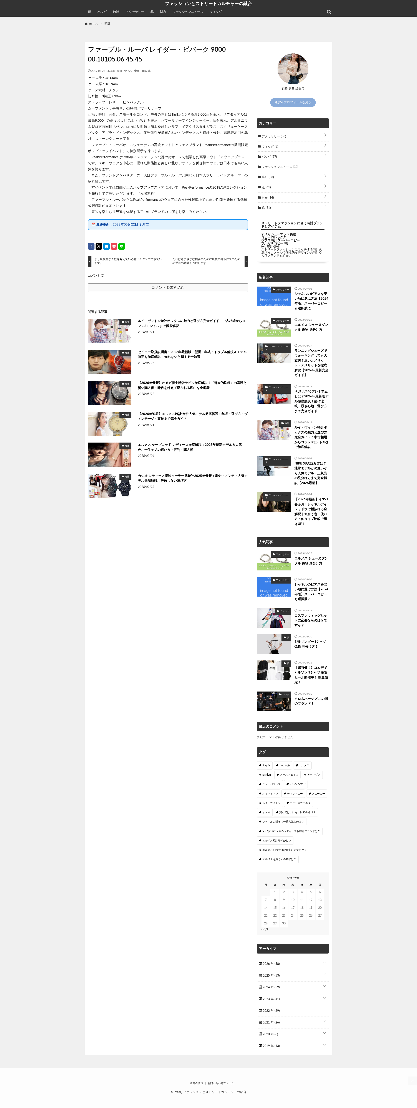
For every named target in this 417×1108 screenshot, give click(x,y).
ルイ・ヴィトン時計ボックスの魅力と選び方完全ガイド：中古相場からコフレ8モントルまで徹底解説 (191, 323)
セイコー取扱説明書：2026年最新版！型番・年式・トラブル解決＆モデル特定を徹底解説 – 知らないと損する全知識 (192, 354)
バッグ (102, 11)
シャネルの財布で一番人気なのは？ (283, 821)
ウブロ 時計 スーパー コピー (280, 240)
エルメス (304, 765)
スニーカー (318, 793)
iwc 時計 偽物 (270, 246)
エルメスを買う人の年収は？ (279, 859)
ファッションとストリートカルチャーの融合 (208, 3)
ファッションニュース (188, 11)
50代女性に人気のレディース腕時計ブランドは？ (291, 831)
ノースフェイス (289, 774)
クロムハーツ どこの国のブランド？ (311, 701)
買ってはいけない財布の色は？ (297, 812)
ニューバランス (271, 784)
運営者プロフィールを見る (293, 102)
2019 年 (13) (271, 1046)
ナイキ (266, 765)
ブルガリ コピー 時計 (275, 243)
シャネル (284, 765)
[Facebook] (91, 246)
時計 (116, 11)
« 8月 (264, 929)
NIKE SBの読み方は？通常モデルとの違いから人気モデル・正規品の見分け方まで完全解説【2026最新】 (311, 473)
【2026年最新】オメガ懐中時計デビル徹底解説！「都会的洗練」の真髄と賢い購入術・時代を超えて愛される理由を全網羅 (192, 385)
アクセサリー (135, 11)
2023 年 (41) (271, 999)
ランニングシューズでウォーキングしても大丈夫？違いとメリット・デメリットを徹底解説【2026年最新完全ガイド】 (311, 363)
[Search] (329, 12)
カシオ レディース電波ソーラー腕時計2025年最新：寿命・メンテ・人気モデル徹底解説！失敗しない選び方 (193, 478)
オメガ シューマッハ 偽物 (278, 234)
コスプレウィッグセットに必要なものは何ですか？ (311, 620)
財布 (163, 11)
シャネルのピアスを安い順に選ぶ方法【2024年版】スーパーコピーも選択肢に (311, 301)
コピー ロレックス (273, 237)
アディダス (313, 774)
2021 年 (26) (271, 1022)
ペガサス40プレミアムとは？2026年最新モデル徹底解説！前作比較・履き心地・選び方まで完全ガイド (311, 401)
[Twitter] (99, 246)
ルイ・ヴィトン (271, 803)
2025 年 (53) (271, 975)
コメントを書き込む (168, 287)
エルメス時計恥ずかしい (276, 840)
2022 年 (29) (271, 1010)
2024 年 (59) (271, 987)
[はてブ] (106, 246)
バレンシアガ (297, 784)
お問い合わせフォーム (221, 1083)
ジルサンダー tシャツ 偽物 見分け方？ (310, 644)
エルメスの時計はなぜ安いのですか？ (284, 850)
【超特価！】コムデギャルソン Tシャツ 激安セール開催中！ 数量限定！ (311, 675)
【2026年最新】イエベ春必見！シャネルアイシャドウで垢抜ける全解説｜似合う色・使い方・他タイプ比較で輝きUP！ (311, 512)
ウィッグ (216, 11)
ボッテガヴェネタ (300, 803)
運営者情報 (196, 1083)
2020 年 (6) (270, 1034)
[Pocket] (114, 246)
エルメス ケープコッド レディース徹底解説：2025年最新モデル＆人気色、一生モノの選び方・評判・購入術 (190, 447)
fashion (266, 774)
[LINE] (121, 246)
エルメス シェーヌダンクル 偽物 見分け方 (311, 327)
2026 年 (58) (271, 963)
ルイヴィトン (270, 793)
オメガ (266, 812)
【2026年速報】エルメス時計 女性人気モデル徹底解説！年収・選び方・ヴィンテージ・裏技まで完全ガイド (193, 416)
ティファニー (295, 793)
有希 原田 (116, 71)
